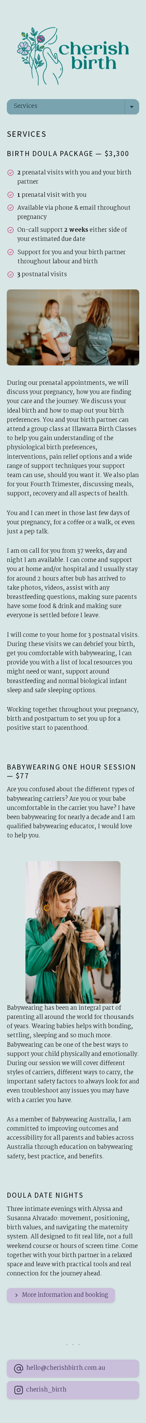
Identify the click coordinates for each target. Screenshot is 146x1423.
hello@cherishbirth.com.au (65, 1368)
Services (25, 106)
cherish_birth (46, 1390)
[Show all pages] (131, 106)
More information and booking (65, 1295)
